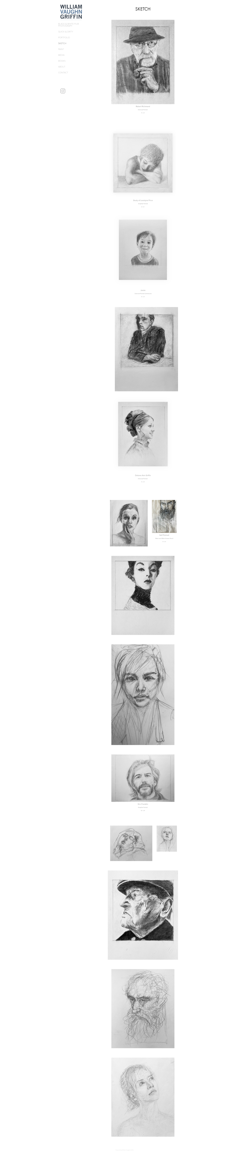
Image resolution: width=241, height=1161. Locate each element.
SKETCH (62, 43)
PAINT (61, 49)
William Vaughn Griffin (128, 1150)
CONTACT (63, 72)
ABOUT (61, 66)
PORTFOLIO (64, 37)
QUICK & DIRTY (65, 31)
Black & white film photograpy (68, 24)
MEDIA (61, 54)
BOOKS (62, 60)
